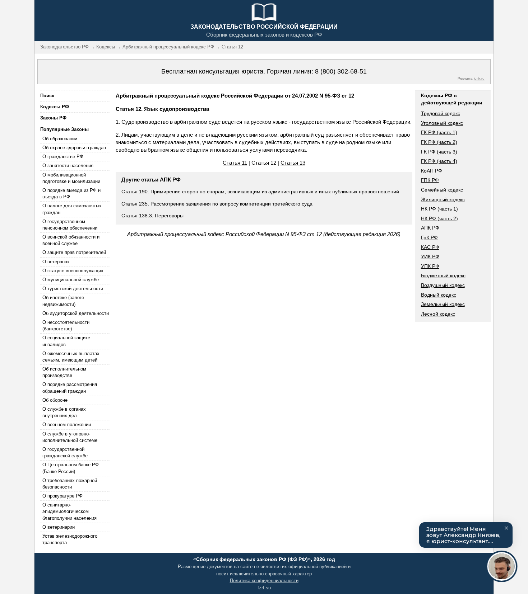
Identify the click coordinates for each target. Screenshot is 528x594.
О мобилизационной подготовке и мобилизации (71, 178)
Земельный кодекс (443, 304)
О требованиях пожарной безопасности (69, 484)
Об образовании (59, 138)
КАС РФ (430, 247)
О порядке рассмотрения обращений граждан (69, 387)
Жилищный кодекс (443, 199)
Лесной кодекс (438, 314)
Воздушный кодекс (443, 285)
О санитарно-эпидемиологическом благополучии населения (69, 511)
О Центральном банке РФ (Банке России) (70, 468)
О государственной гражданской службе (65, 452)
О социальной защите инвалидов (66, 341)
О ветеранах (56, 261)
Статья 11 (235, 163)
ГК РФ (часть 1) (439, 132)
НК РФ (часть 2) (439, 218)
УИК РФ (430, 256)
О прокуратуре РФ (62, 496)
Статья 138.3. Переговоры (152, 215)
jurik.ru (479, 78)
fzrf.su (264, 587)
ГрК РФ (429, 237)
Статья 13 (293, 163)
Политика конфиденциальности (264, 580)
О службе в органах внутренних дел (64, 412)
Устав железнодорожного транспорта (69, 539)
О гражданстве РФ (62, 156)
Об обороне (55, 400)
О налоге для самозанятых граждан (72, 209)
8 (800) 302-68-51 (341, 71)
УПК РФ (430, 266)
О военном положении (66, 424)
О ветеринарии (58, 527)
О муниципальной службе (70, 279)
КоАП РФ (431, 171)
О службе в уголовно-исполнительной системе (69, 437)
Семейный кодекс (442, 190)
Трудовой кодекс (440, 113)
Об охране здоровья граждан (74, 147)
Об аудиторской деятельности (75, 313)
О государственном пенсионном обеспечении (69, 225)
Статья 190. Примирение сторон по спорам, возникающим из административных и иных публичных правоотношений (260, 191)
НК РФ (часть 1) (439, 209)
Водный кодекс (438, 295)
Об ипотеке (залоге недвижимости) (63, 301)
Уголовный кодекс (442, 123)
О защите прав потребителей (74, 252)
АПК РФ (430, 228)
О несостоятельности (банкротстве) (65, 325)
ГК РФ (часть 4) (439, 161)
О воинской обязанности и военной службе (70, 240)
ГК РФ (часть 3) (439, 152)
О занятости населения (67, 165)
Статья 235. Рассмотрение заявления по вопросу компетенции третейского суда (216, 204)
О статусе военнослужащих (72, 270)
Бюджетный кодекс (443, 275)
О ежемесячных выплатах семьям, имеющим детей (70, 357)
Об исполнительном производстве (64, 372)
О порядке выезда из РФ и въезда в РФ (71, 193)
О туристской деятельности (72, 288)
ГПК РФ (430, 180)
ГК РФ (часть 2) (439, 142)
